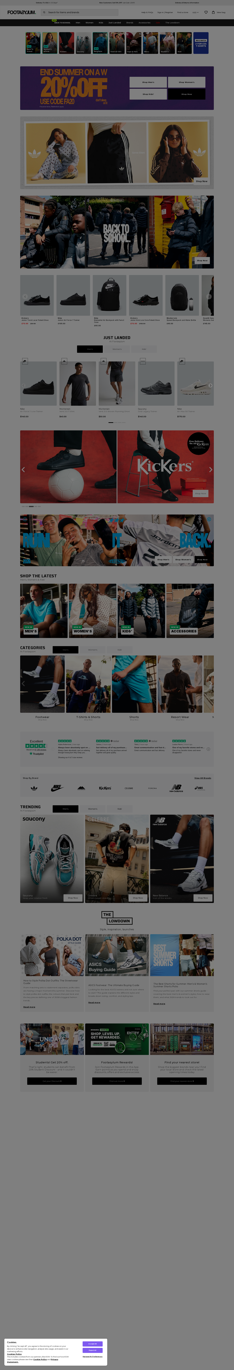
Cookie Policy (40, 1359)
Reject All (92, 1350)
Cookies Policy (14, 1354)
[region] (55, 1352)
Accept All (92, 1344)
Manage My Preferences (92, 1357)
